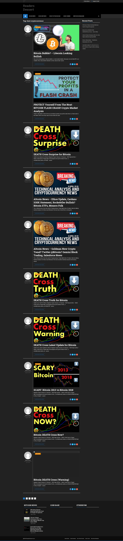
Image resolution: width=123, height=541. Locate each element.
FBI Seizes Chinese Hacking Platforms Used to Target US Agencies (91, 25)
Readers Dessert (29, 7)
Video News (86, 1)
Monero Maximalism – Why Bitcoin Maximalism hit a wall (90, 40)
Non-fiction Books (54, 16)
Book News (32, 16)
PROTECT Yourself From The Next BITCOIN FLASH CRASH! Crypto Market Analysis (56, 108)
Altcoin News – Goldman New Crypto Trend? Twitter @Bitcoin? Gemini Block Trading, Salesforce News (56, 252)
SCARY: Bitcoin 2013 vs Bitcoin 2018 (53, 389)
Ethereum (82, 505)
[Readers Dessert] (25, 16)
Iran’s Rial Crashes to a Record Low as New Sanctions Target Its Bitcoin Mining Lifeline (91, 46)
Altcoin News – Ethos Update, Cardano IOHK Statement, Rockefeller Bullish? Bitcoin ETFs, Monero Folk (55, 202)
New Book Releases (78, 16)
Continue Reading (39, 64)
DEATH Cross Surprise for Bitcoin (52, 154)
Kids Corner (66, 16)
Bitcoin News (30, 505)
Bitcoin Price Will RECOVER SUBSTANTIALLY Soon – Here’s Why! (90, 30)
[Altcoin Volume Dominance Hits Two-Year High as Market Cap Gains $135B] (27, 519)
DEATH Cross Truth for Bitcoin (51, 300)
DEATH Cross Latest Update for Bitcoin (55, 345)
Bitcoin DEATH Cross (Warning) (51, 479)
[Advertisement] (76, 6)
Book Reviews (42, 16)
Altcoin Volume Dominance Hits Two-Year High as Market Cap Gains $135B (91, 35)
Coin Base (54, 505)
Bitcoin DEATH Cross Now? (49, 434)
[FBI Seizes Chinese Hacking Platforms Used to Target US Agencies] (27, 511)
